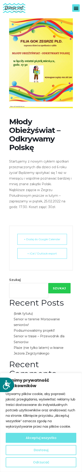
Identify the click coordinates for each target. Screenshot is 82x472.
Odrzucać (41, 462)
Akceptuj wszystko (41, 438)
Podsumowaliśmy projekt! (34, 330)
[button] (76, 8)
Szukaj (15, 280)
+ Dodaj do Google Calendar (42, 239)
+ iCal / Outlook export (42, 253)
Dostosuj (41, 450)
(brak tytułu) (23, 313)
